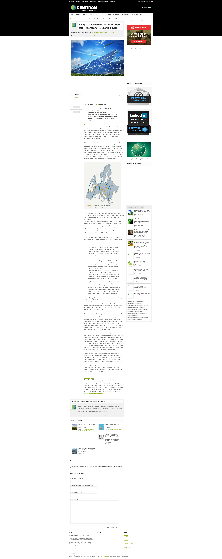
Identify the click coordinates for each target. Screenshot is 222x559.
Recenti (137, 207)
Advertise (112, 1)
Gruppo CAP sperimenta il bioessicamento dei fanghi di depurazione (140, 263)
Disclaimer (126, 540)
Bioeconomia (93, 14)
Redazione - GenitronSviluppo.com (101, 415)
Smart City (135, 14)
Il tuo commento (74, 499)
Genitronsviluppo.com (74, 18)
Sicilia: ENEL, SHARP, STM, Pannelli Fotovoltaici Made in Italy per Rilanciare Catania (142, 255)
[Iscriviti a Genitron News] (139, 105)
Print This (76, 111)
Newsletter (93, 1)
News (72, 14)
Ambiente (142, 14)
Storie (87, 453)
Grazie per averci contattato (129, 541)
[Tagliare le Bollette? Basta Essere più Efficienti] (101, 427)
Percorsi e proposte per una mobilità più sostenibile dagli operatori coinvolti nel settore (142, 295)
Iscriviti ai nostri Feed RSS (145, 1)
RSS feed (107, 95)
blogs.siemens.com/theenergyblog (93, 393)
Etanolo (146, 305)
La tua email (81, 485)
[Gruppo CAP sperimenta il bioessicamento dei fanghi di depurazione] (131, 264)
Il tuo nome (76, 478)
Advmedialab (105, 556)
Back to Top (146, 554)
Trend (101, 14)
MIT (129, 319)
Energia (101, 32)
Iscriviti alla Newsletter (128, 543)
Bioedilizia (142, 307)
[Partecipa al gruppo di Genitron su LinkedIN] (139, 136)
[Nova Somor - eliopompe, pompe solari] (139, 44)
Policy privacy (126, 546)
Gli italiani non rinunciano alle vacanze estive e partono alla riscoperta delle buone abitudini (140, 278)
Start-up (85, 14)
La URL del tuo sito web (76, 492)
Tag (142, 207)
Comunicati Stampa (84, 18)
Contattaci (85, 1)
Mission (78, 1)
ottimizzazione (116, 126)
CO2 (129, 315)
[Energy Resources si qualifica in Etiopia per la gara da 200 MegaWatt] (75, 427)
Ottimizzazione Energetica (100, 35)
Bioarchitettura (125, 14)
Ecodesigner (131, 301)
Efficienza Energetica (82, 35)
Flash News (115, 429)
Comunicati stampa (103, 1)
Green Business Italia (82, 430)
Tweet (76, 97)
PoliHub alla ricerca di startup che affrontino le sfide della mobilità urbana (141, 270)
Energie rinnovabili (107, 32)
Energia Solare (144, 317)
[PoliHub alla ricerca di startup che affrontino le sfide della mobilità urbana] (131, 272)
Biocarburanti (143, 313)
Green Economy (139, 301)
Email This (76, 107)
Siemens (95, 104)
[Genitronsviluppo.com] (84, 8)
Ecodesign (116, 14)
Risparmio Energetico (111, 35)
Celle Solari (130, 311)
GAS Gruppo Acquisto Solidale (135, 305)
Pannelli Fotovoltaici (133, 307)
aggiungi (82, 467)
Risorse (78, 14)
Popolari (130, 207)
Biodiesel (139, 303)
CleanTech (108, 14)
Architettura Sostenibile (133, 317)
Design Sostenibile (132, 309)
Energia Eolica (131, 303)
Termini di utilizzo (127, 547)
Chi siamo (71, 1)
